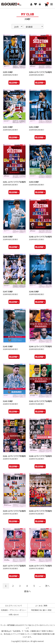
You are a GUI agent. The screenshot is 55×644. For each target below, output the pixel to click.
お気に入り (35, 4)
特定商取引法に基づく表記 (41, 610)
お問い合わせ (14, 614)
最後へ (27, 591)
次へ (47, 585)
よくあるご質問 (41, 605)
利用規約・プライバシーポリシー (13, 610)
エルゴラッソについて (13, 605)
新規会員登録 (31, 4)
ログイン (40, 4)
